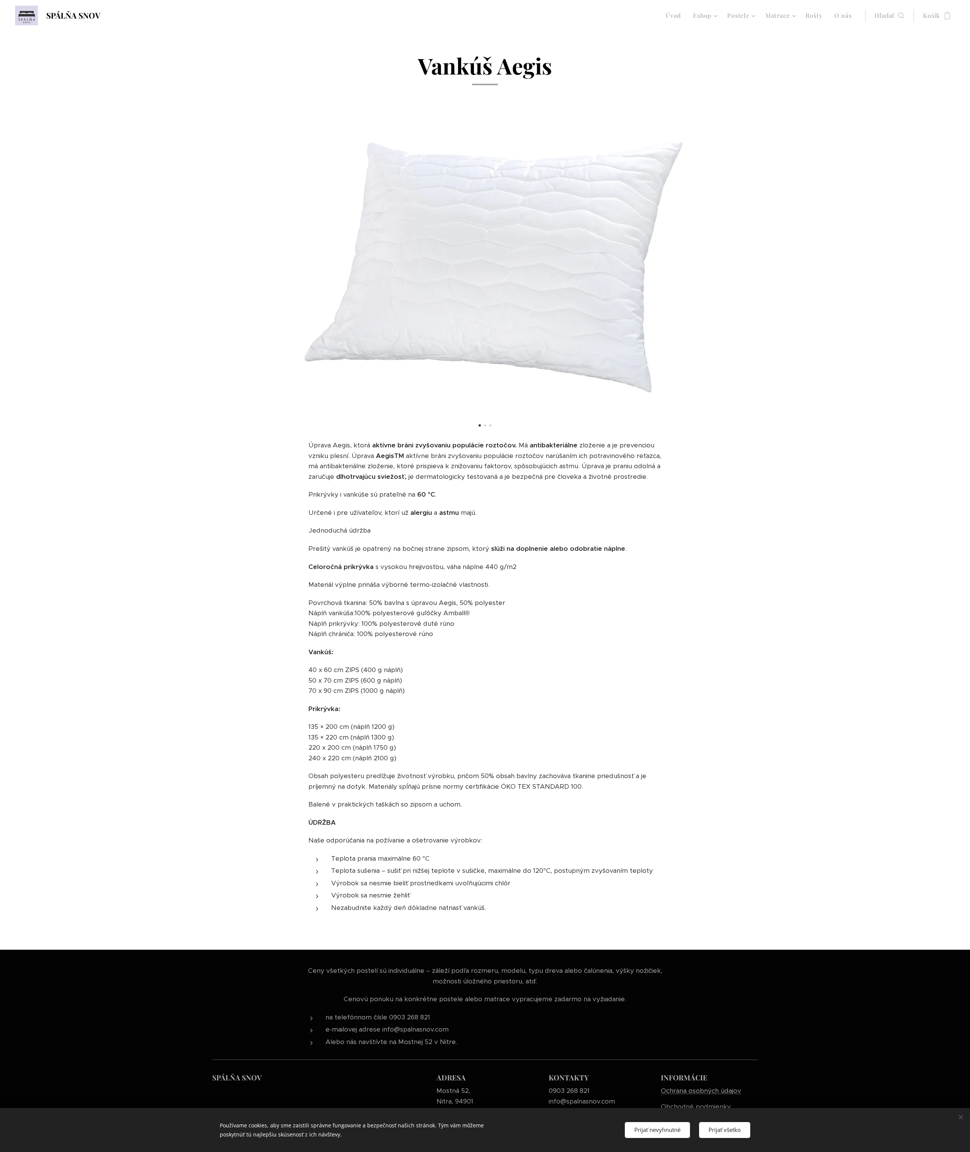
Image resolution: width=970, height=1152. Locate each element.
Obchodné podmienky (696, 1106)
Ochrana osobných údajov (701, 1090)
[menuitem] (675, 15)
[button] (889, 15)
